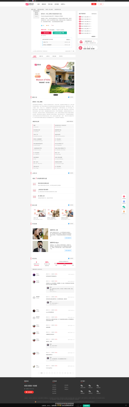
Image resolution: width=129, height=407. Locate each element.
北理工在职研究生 (84, 398)
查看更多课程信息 (70, 121)
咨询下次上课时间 (60, 29)
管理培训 (93, 398)
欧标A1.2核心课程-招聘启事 (86, 19)
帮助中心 (66, 387)
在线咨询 (71, 97)
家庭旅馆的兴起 (58, 130)
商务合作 (54, 387)
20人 (43, 25)
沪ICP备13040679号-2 (53, 401)
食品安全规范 (60, 135)
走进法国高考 (36, 158)
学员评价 (61, 56)
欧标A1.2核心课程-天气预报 (86, 28)
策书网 (67, 399)
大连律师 (90, 398)
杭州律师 (66, 398)
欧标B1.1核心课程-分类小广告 (86, 23)
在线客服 (124, 198)
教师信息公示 (92, 401)
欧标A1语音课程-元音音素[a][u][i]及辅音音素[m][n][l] (86, 26)
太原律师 (79, 398)
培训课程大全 (45, 398)
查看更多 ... (94, 36)
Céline (37, 273)
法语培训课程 (40, 398)
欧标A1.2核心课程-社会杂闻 (86, 16)
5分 (48, 25)
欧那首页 (27, 0)
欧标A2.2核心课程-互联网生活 (86, 33)
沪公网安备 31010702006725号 (42, 401)
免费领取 (86, 405)
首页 (38, 4)
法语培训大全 (34, 398)
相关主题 (54, 56)
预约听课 (46, 33)
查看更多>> (68, 39)
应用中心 (63, 4)
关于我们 (54, 385)
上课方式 (47, 56)
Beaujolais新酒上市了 (59, 144)
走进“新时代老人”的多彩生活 (60, 126)
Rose (37, 365)
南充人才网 (64, 399)
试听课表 (56, 4)
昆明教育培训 (71, 399)
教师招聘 (54, 389)
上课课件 (34, 56)
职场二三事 (58, 153)
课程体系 (44, 4)
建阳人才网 (75, 398)
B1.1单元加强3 (58, 167)
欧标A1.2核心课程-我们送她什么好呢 (86, 31)
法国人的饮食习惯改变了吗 (60, 149)
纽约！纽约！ (38, 162)
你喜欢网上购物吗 (59, 162)
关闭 (126, 405)
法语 (35, 0)
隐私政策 (54, 393)
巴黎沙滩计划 (36, 167)
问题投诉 (66, 389)
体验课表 (66, 385)
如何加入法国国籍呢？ (47, 44)
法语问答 (30, 398)
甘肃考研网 (62, 398)
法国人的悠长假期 (59, 158)
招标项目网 (70, 398)
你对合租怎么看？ (37, 130)
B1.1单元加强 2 (58, 139)
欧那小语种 (33, 9)
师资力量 (50, 4)
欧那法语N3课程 (40, 9)
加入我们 (54, 391)
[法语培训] (29, 6)
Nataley (37, 281)
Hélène (37, 325)
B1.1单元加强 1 (37, 153)
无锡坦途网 (54, 399)
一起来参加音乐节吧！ (38, 149)
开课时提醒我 (51, 29)
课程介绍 (41, 56)
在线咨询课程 (58, 33)
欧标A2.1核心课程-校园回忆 (86, 21)
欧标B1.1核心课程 (49, 9)
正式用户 (37, 275)
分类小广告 (45, 42)
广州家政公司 (58, 399)
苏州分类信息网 (99, 398)
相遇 (36, 126)
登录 (94, 4)
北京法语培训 (56, 398)
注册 (101, 4)
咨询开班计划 (94, 13)
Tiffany (37, 309)
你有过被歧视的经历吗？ (38, 144)
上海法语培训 (51, 398)
